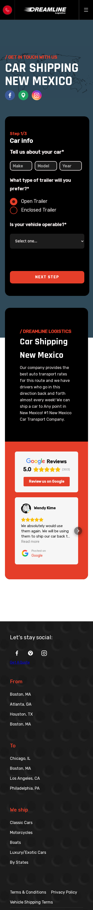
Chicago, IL (20, 758)
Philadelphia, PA (25, 788)
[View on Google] (26, 508)
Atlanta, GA (20, 704)
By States (19, 862)
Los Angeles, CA (25, 778)
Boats (15, 842)
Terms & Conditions (28, 892)
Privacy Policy (64, 892)
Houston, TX (21, 714)
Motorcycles (21, 832)
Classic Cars (21, 822)
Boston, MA (20, 694)
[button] (86, 10)
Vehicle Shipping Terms (31, 902)
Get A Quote (20, 662)
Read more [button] (30, 541)
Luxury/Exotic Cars (28, 852)
